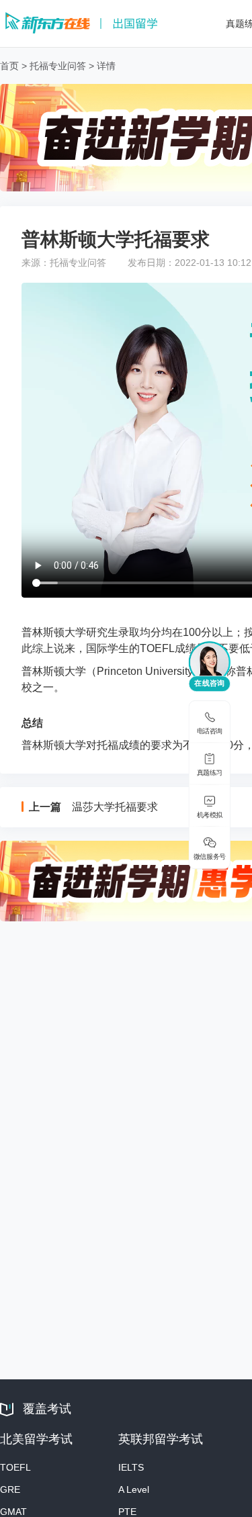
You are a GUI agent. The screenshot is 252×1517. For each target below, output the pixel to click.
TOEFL (15, 1467)
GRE (10, 1489)
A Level (133, 1489)
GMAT (13, 1511)
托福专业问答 (58, 65)
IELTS (131, 1467)
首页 (9, 65)
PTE (127, 1511)
